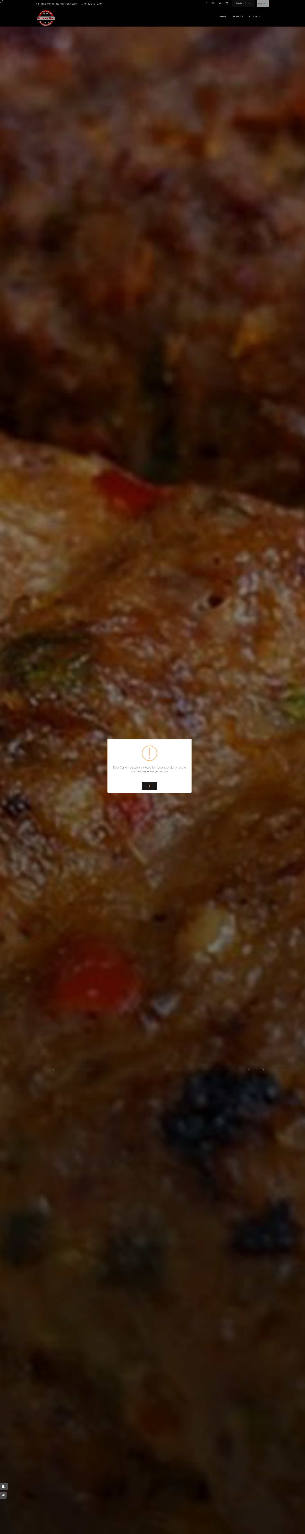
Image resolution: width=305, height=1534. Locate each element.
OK (150, 786)
